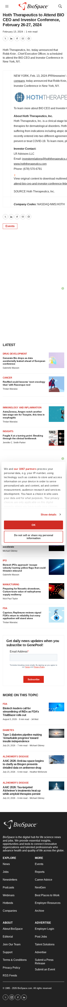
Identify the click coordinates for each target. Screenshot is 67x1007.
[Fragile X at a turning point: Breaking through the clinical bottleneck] (56, 438)
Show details (48, 514)
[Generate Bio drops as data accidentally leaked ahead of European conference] (56, 360)
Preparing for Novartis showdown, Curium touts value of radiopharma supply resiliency (22, 591)
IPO (5, 560)
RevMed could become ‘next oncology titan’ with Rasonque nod (24, 383)
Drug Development (15, 353)
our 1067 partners (25, 468)
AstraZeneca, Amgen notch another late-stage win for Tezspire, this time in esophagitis (24, 414)
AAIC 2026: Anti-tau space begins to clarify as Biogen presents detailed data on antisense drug (23, 764)
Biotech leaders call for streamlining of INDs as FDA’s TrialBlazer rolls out (21, 711)
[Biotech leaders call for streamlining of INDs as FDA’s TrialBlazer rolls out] (56, 707)
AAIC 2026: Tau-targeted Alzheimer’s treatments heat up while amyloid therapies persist (22, 790)
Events (10, 226)
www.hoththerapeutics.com (30, 163)
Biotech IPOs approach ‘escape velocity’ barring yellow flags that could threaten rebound (24, 567)
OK (34, 524)
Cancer (7, 377)
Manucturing (11, 584)
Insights (8, 431)
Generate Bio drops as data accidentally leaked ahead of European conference (24, 361)
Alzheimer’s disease (16, 756)
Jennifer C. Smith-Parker (14, 442)
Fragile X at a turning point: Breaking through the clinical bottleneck (23, 437)
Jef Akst (34, 719)
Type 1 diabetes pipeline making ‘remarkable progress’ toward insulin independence (22, 738)
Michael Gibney (10, 551)
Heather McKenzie (38, 772)
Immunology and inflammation (22, 407)
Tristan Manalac (10, 389)
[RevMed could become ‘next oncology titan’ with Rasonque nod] (56, 384)
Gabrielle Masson (11, 368)
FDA (5, 608)
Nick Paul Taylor (10, 598)
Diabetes (8, 730)
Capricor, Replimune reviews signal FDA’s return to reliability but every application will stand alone (22, 615)
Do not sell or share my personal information (33, 537)
